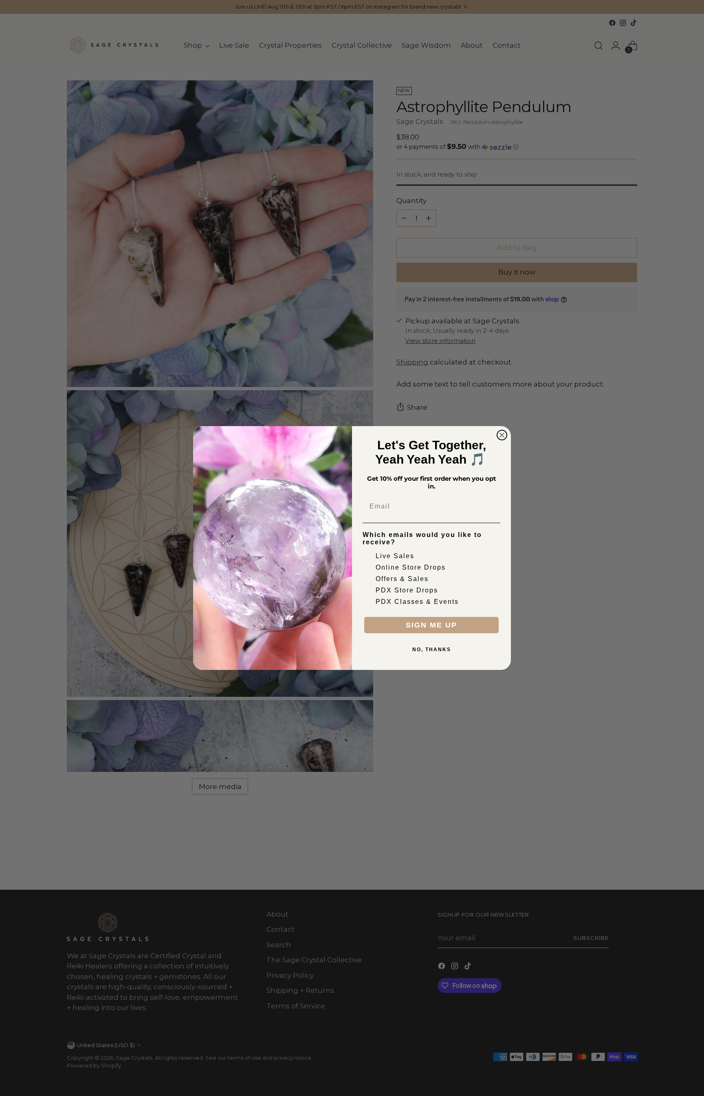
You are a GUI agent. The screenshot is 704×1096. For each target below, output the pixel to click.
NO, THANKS (431, 649)
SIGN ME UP (431, 625)
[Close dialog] (502, 435)
